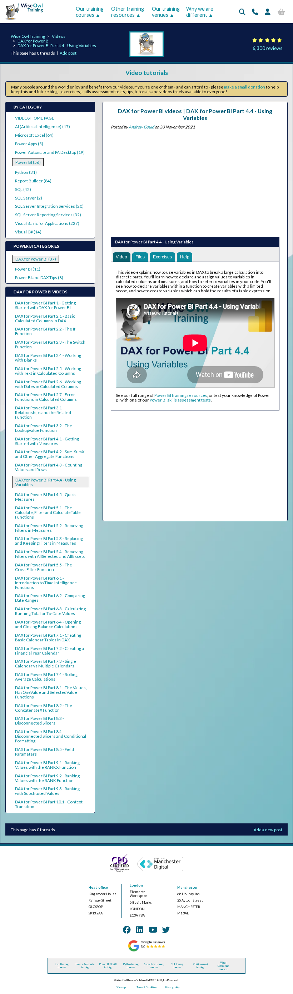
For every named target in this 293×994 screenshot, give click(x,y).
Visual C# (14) (28, 231)
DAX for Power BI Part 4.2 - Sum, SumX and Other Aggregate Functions (49, 454)
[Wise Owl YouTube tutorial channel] (153, 929)
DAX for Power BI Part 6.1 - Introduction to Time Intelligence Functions (46, 583)
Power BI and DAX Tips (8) (39, 277)
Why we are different (199, 12)
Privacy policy (172, 987)
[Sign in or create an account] (267, 12)
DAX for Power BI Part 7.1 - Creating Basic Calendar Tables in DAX (48, 637)
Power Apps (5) (29, 143)
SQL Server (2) (28, 198)
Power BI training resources (180, 395)
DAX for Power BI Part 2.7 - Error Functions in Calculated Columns (46, 397)
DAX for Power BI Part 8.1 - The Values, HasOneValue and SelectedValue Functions (50, 692)
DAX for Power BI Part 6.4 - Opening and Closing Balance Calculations (48, 624)
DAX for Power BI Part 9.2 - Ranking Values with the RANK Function (47, 778)
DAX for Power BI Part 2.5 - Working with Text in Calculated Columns (48, 370)
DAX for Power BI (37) (35, 259)
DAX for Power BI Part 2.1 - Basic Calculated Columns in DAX (45, 318)
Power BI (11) (27, 269)
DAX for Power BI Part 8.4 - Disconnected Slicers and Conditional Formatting (50, 736)
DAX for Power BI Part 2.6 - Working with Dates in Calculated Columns (48, 384)
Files (140, 257)
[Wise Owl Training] (22, 20)
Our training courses (90, 12)
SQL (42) (23, 189)
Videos (58, 36)
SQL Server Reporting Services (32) (48, 214)
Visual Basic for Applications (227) (47, 223)
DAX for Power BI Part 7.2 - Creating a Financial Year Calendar (49, 650)
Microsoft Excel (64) (34, 135)
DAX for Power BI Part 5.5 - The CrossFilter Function (43, 567)
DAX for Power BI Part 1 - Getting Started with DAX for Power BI (45, 305)
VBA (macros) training (200, 966)
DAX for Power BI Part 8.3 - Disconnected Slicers (39, 720)
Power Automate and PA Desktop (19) (50, 152)
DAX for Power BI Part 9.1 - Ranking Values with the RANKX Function (47, 765)
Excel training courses (62, 966)
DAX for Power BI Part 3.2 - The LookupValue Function (43, 428)
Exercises (162, 257)
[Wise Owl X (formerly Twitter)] (166, 929)
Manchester (187, 887)
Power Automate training (85, 966)
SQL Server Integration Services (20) (49, 206)
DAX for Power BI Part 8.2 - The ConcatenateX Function (43, 707)
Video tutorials (146, 72)
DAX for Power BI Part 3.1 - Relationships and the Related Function (43, 412)
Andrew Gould (141, 127)
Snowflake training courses (154, 966)
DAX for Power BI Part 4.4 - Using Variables (57, 45)
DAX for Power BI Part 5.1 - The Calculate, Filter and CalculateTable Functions (48, 512)
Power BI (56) (28, 162)
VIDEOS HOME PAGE (34, 118)
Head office (98, 887)
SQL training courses (177, 966)
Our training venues (166, 12)
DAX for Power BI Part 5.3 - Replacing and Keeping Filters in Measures (49, 540)
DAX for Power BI (34, 41)
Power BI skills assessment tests (180, 400)
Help (184, 257)
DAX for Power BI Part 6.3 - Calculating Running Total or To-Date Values (50, 611)
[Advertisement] (195, 182)
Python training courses (131, 966)
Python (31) (26, 172)
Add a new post (268, 829)
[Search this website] (242, 12)
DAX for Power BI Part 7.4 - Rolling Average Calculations (46, 676)
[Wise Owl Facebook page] (127, 929)
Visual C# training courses (223, 966)
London (136, 885)
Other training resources (127, 12)
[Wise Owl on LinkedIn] (139, 929)
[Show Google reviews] (146, 950)
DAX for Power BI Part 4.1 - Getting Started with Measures (47, 441)
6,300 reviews (267, 48)
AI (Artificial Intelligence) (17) (42, 126)
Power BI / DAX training (108, 966)
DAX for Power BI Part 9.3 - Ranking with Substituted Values (47, 791)
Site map (121, 987)
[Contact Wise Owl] (255, 12)
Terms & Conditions (146, 987)
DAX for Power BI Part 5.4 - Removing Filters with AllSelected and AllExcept (50, 554)
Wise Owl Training (28, 36)
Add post (68, 53)
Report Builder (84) (33, 180)
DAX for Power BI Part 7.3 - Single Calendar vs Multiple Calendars (45, 663)
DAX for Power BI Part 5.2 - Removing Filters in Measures (49, 528)
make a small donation (244, 87)
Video (121, 257)
